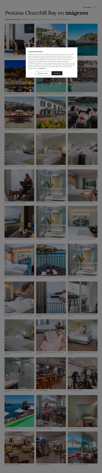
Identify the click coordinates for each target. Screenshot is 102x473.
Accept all (57, 73)
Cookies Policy (42, 68)
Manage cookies (42, 73)
